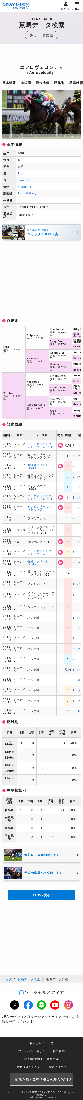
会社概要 (53, 1059)
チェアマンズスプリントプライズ (40, 552)
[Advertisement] (41, 55)
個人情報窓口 (33, 1059)
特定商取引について (30, 1067)
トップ (7, 979)
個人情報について (41, 1043)
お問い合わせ (57, 1067)
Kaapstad (24, 187)
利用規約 (59, 1051)
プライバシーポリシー (33, 1051)
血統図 (26, 82)
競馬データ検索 (29, 979)
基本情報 (9, 82)
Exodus (23, 180)
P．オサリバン (28, 193)
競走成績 (43, 82)
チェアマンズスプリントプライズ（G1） (41, 445)
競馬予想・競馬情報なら (41, 1079)
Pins (21, 173)
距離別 (59, 82)
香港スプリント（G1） (37, 466)
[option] (41, 114)
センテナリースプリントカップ (40, 507)
